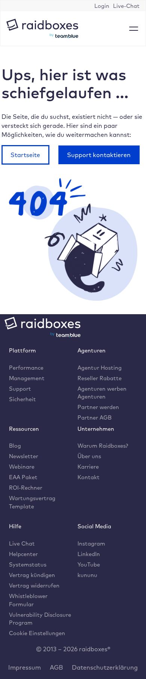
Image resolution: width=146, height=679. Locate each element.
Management (27, 378)
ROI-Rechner (25, 487)
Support (20, 388)
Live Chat (22, 543)
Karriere (88, 466)
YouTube (88, 564)
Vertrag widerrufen (34, 585)
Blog (15, 445)
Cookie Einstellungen (37, 633)
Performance (26, 367)
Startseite (25, 155)
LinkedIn (88, 554)
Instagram (91, 543)
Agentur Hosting (99, 367)
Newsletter (23, 456)
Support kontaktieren (99, 155)
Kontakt (88, 477)
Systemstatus (27, 564)
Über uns (89, 456)
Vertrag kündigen (32, 575)
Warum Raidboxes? (102, 445)
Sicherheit (22, 399)
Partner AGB (94, 417)
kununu (87, 575)
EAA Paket (23, 477)
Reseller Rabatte (99, 378)
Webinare (21, 466)
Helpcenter (23, 554)
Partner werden (98, 407)
